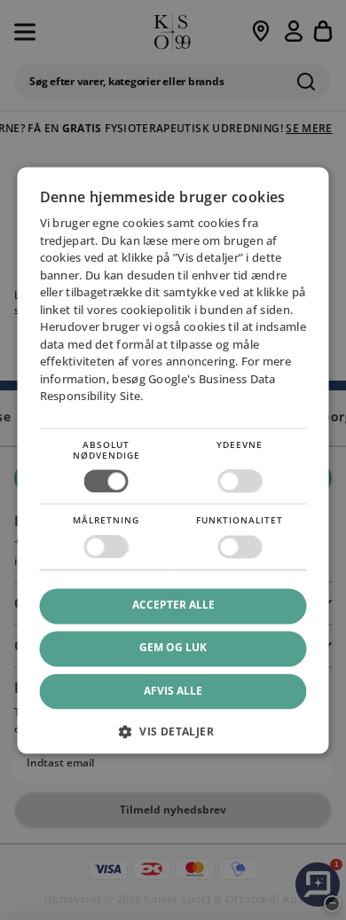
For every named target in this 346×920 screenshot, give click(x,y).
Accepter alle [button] (173, 605)
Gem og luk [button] (173, 648)
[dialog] (173, 460)
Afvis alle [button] (173, 690)
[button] (173, 737)
